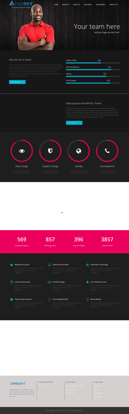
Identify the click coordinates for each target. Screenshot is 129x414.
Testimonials (98, 393)
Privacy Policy (98, 397)
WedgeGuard (70, 393)
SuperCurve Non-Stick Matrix (75, 386)
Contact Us (97, 386)
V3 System (41, 386)
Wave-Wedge (70, 389)
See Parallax (15, 82)
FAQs (95, 389)
